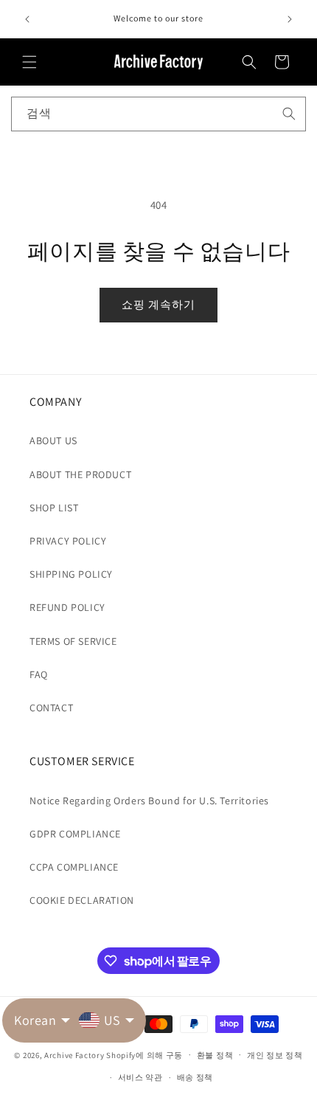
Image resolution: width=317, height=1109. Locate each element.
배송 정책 (195, 1077)
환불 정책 (215, 1055)
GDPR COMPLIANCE (75, 833)
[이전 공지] (27, 19)
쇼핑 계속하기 (158, 304)
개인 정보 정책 (275, 1055)
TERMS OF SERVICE (73, 641)
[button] (29, 62)
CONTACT (51, 707)
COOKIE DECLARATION (81, 900)
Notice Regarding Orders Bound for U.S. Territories (149, 800)
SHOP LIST (53, 507)
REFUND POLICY (67, 607)
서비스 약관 (140, 1077)
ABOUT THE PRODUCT (80, 474)
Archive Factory (74, 1054)
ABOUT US (53, 440)
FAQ (38, 674)
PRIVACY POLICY (67, 540)
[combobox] (158, 114)
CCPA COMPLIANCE (74, 867)
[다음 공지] (290, 19)
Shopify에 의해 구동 (144, 1054)
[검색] (289, 113)
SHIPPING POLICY (71, 574)
